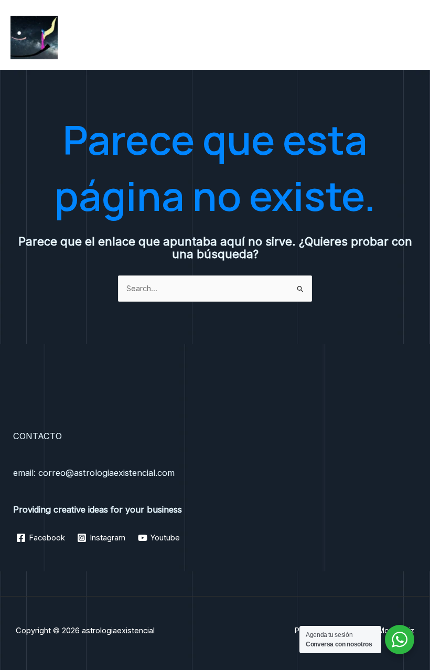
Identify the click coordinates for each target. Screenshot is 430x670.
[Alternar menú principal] (408, 37)
